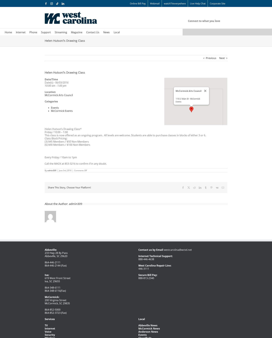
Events (178, 101)
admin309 (51, 170)
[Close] (205, 91)
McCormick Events (62, 111)
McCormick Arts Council (59, 95)
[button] (191, 109)
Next (222, 58)
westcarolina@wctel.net (178, 250)
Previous (211, 58)
